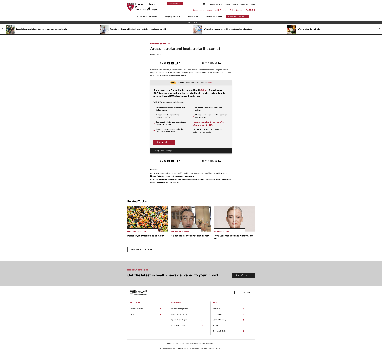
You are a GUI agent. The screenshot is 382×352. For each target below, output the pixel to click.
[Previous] (3, 29)
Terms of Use (194, 343)
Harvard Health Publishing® (176, 349)
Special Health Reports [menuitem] (216, 10)
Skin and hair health (142, 250)
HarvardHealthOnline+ (175, 3)
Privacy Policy (172, 343)
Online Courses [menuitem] (236, 10)
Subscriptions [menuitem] (198, 10)
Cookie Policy (183, 343)
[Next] (379, 29)
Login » (171, 151)
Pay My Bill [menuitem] (250, 10)
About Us (244, 4)
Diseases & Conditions (160, 44)
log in (210, 83)
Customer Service (215, 4)
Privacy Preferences (207, 343)
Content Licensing (231, 4)
